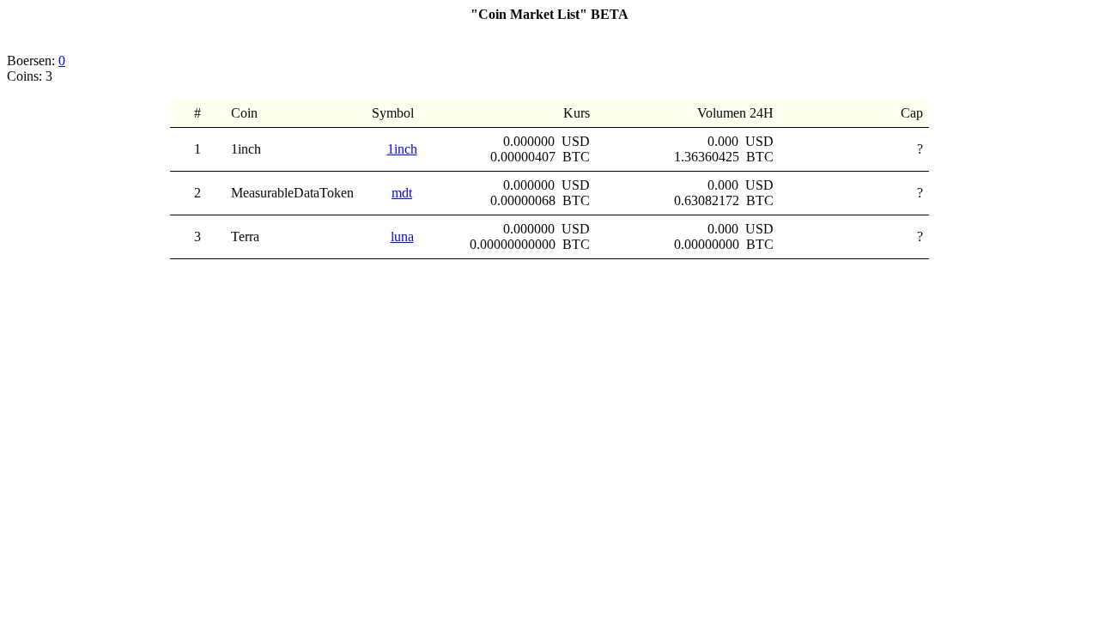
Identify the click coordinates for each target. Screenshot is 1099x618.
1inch (402, 149)
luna (402, 236)
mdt (402, 192)
